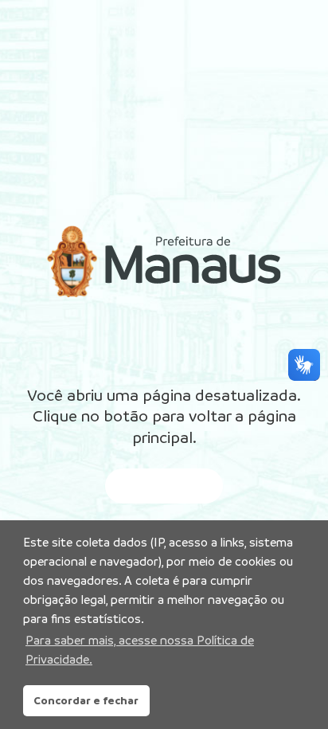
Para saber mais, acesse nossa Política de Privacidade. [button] (139, 650)
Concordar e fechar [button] (86, 700)
